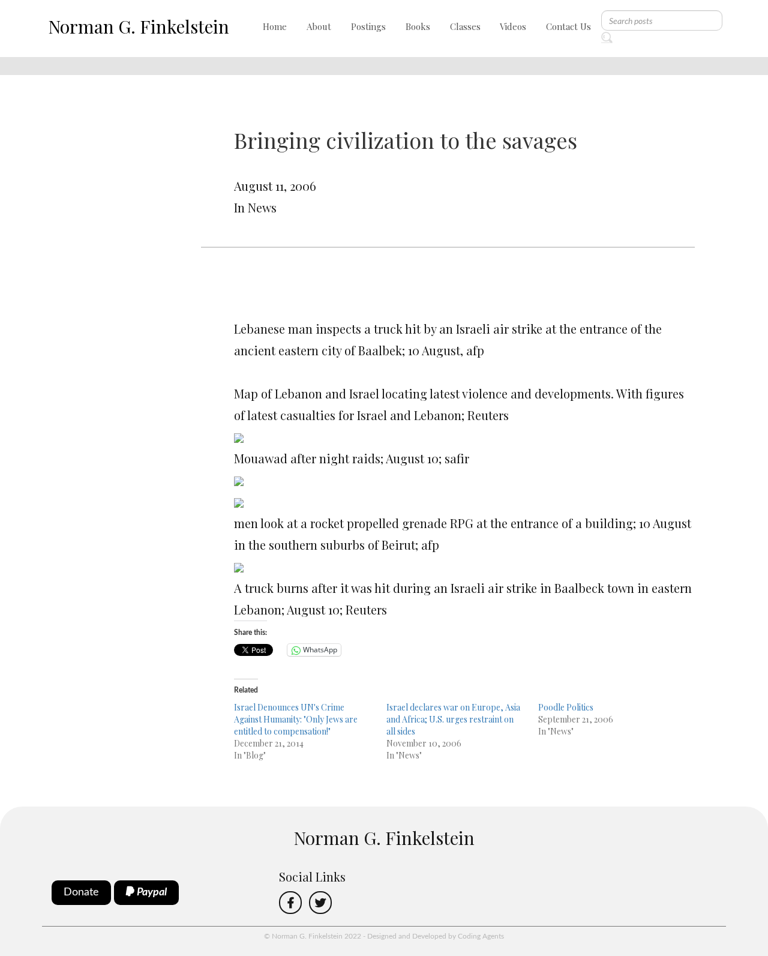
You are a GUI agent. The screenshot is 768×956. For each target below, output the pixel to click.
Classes (465, 26)
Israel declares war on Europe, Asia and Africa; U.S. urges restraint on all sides (453, 719)
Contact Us (568, 26)
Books (418, 26)
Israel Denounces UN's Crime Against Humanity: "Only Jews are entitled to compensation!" (296, 719)
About (319, 26)
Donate (81, 892)
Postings (368, 26)
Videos (513, 26)
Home (275, 26)
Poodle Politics (565, 707)
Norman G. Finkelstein (138, 26)
